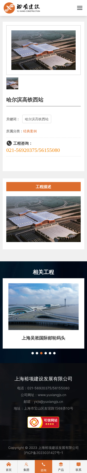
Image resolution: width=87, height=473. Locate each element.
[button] (32, 353)
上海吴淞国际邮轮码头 (43, 337)
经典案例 (30, 131)
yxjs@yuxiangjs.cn (48, 401)
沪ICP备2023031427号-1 (43, 453)
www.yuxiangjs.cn (52, 395)
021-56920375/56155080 (33, 150)
